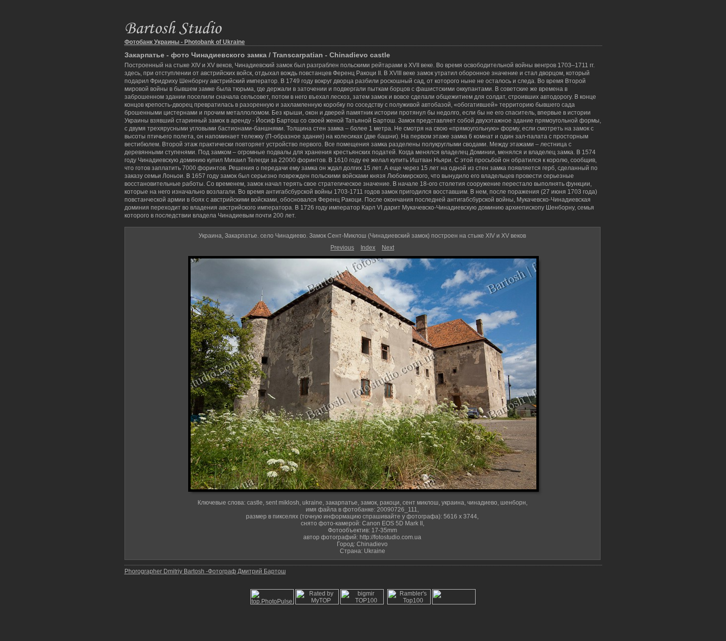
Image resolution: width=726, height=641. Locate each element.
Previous (342, 247)
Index (368, 247)
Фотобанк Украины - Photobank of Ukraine (184, 42)
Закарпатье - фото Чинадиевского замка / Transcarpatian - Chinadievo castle (257, 55)
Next (388, 247)
